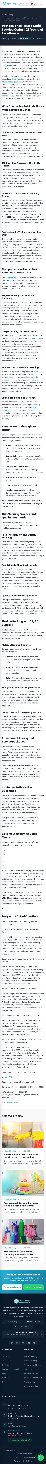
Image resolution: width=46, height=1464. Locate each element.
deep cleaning (17, 79)
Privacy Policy (13, 1457)
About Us (6, 1356)
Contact (5, 1378)
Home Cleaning (30, 1356)
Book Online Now (11, 1102)
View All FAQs (7, 1077)
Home (4, 14)
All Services (6, 1361)
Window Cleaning (31, 1373)
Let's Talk (24, 4)
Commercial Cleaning (33, 1365)
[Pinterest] (34, 1343)
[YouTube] (23, 1343)
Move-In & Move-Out (33, 1378)
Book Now (6, 1365)
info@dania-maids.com (18, 1426)
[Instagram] (17, 1343)
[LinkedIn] (28, 1343)
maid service (10, 277)
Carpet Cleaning (31, 1386)
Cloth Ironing (29, 1382)
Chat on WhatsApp (34, 1287)
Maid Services (29, 1369)
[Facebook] (11, 1343)
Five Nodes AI (27, 1461)
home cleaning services (12, 82)
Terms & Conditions (30, 1457)
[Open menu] (41, 3)
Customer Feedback (10, 1369)
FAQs (4, 1382)
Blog (11, 14)
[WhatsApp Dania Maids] (41, 1458)
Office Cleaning (30, 1361)
